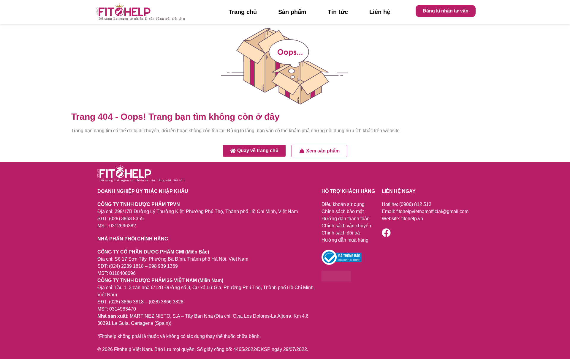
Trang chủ (243, 12)
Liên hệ (379, 12)
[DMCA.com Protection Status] (336, 279)
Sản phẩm (292, 12)
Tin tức (338, 12)
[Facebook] (386, 232)
